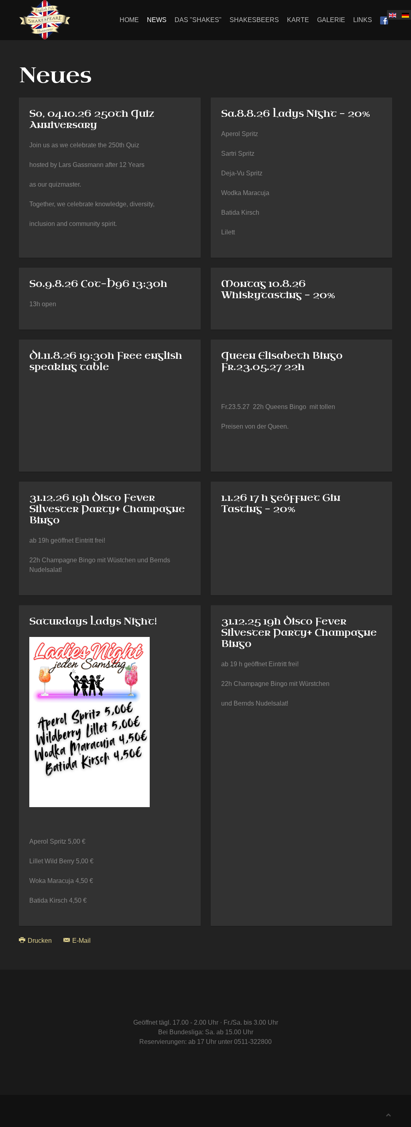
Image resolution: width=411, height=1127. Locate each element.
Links (362, 19)
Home (129, 19)
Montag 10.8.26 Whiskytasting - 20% (278, 289)
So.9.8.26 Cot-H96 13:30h (98, 283)
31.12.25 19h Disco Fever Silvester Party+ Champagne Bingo (299, 632)
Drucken (39, 940)
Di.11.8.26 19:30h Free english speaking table (105, 361)
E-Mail (81, 940)
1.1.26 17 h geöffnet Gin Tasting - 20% (280, 503)
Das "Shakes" (198, 19)
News (157, 19)
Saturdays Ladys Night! (93, 621)
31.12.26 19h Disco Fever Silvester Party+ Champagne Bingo (107, 509)
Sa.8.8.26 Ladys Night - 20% (295, 113)
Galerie (331, 19)
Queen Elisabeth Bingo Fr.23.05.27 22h (282, 361)
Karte (298, 19)
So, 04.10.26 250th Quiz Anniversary (91, 119)
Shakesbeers (254, 19)
